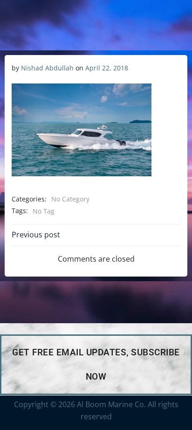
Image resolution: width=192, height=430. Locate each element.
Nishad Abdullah (47, 67)
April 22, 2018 (106, 67)
